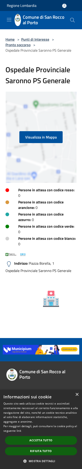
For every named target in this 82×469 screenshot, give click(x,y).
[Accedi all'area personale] (64, 5)
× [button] (77, 394)
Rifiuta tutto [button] (41, 451)
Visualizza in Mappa (41, 137)
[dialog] (41, 429)
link (19, 431)
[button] (41, 461)
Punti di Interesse (35, 39)
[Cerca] (72, 20)
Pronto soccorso (18, 45)
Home (10, 39)
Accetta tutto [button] (40, 440)
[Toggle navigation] (9, 19)
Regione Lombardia (21, 5)
